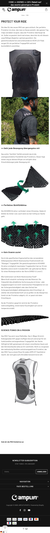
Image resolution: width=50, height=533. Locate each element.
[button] (4, 532)
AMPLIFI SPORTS (16, 9)
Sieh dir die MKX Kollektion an (12, 442)
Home (23, 15)
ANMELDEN (41, 472)
